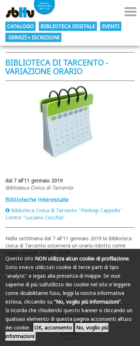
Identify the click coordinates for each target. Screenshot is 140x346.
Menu (130, 11)
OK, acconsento (53, 327)
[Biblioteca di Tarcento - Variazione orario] (70, 127)
